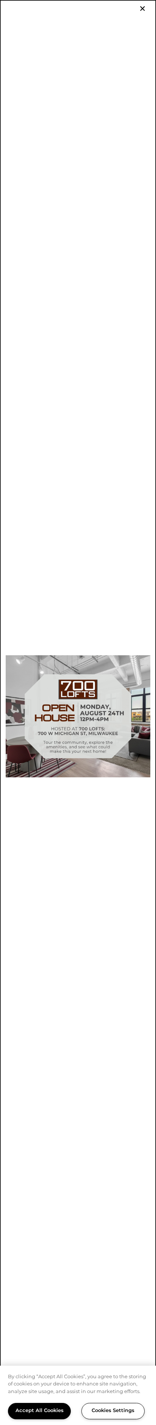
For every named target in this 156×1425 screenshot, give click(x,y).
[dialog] (78, 712)
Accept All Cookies (40, 1411)
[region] (78, 1395)
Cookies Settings (113, 1411)
